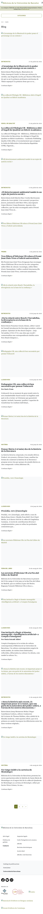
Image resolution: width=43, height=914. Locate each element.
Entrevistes (5, 61)
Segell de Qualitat (8, 123)
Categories (21, 15)
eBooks (19, 844)
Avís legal (6, 836)
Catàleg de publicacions (11, 864)
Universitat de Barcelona (11, 871)
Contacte (6, 846)
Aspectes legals (22, 836)
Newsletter (6, 868)
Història (4, 444)
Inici (2, 22)
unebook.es (25, 9)
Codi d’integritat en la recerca (27, 840)
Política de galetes (6, 841)
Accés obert (21, 851)
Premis (3, 251)
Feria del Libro (6, 568)
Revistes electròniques (24, 847)
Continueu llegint (6, 86)
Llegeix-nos (5, 379)
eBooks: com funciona (24, 855)
